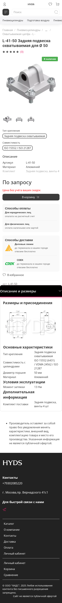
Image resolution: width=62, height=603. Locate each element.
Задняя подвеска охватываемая (24, 136)
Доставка (10, 541)
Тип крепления (11, 130)
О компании (12, 529)
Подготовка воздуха (38, 20)
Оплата (8, 547)
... (46, 30)
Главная (7, 30)
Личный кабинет (14, 553)
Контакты (10, 535)
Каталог (9, 524)
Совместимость (11, 142)
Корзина (9, 569)
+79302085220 (12, 483)
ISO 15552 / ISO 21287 (17, 148)
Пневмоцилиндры (12, 20)
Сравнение (11, 575)
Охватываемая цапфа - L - (18, 34)
